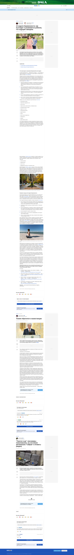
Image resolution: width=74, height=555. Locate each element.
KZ (61, 5)
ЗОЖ (18, 7)
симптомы (38, 99)
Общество (17, 436)
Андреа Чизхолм (28, 156)
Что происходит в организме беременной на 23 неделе (29, 65)
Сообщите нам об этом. (31, 393)
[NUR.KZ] (37, 5)
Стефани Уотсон (40, 244)
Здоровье (8, 7)
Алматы (17, 511)
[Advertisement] (37, 15)
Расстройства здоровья (14, 7)
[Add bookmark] (17, 61)
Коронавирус (22, 7)
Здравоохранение (26, 7)
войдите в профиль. (39, 410)
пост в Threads (36, 476)
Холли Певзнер (28, 74)
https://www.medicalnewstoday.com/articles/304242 (29, 283)
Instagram (40, 308)
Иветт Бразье (40, 200)
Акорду (37, 342)
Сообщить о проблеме (57, 550)
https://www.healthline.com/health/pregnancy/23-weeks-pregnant (31, 272)
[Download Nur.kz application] (37, 2)
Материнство (31, 7)
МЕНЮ (9, 5)
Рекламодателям (64, 550)
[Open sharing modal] (17, 58)
